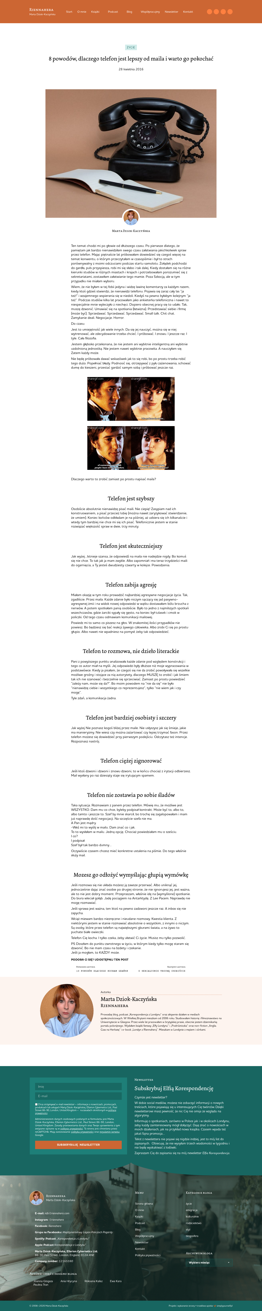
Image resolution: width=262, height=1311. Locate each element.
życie (131, 47)
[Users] (230, 11)
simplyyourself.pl (225, 1305)
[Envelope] (209, 11)
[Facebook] (223, 11)
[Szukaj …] (202, 11)
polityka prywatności (82, 1131)
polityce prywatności (71, 1128)
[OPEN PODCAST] (120, 12)
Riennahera (41, 9)
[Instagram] (216, 11)
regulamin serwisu (110, 1131)
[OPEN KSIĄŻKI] (101, 12)
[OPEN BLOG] (134, 12)
